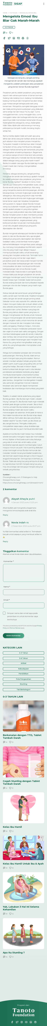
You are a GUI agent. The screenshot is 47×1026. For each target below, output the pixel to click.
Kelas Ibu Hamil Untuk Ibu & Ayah (23, 863)
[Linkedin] (12, 38)
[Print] (21, 38)
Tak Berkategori (23, 690)
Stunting (23, 684)
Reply (5, 515)
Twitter (15, 1022)
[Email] (17, 38)
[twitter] (8, 38)
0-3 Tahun (9, 27)
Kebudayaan (23, 669)
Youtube (25, 1022)
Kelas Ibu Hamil (12, 827)
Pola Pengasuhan (23, 679)
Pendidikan (23, 674)
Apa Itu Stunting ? (14, 952)
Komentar (8, 561)
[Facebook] (4, 38)
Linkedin (29, 1022)
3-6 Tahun (23, 658)
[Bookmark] (26, 38)
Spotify (34, 1022)
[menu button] (43, 4)
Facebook (12, 1022)
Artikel (23, 663)
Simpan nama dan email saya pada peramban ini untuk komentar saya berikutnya (22, 616)
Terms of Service (15, 628)
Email (6, 600)
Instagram (20, 1022)
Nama (6, 587)
